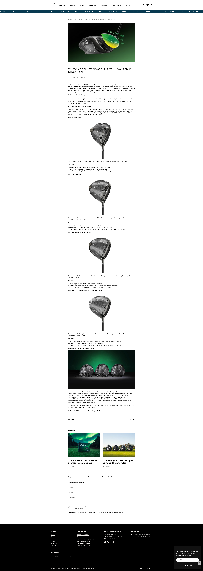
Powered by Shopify (88, 568)
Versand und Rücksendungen (86, 539)
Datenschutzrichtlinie (83, 541)
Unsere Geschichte (83, 534)
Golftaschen (54, 543)
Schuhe (53, 541)
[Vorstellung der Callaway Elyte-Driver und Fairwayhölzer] (119, 445)
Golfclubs (53, 537)
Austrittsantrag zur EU (84, 545)
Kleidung (53, 539)
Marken (53, 534)
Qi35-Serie (87, 85)
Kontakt (79, 537)
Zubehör (53, 545)
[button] (151, 5)
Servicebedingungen (83, 543)
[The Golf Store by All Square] (54, 5)
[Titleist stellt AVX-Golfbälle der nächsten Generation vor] (84, 445)
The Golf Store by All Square (72, 568)
